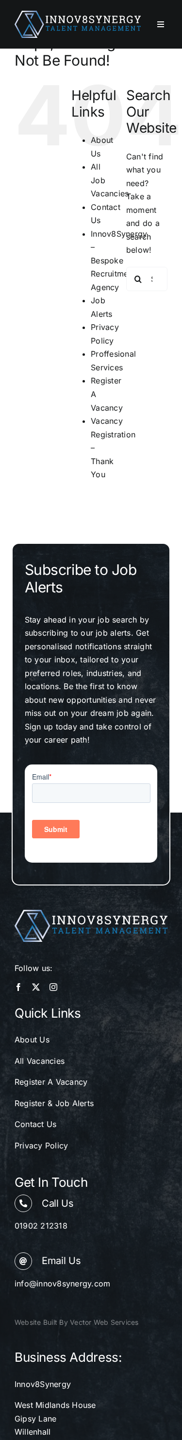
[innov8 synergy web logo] (78, 14)
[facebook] (18, 987)
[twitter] (36, 987)
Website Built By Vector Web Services (77, 1322)
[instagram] (53, 987)
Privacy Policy (41, 1145)
